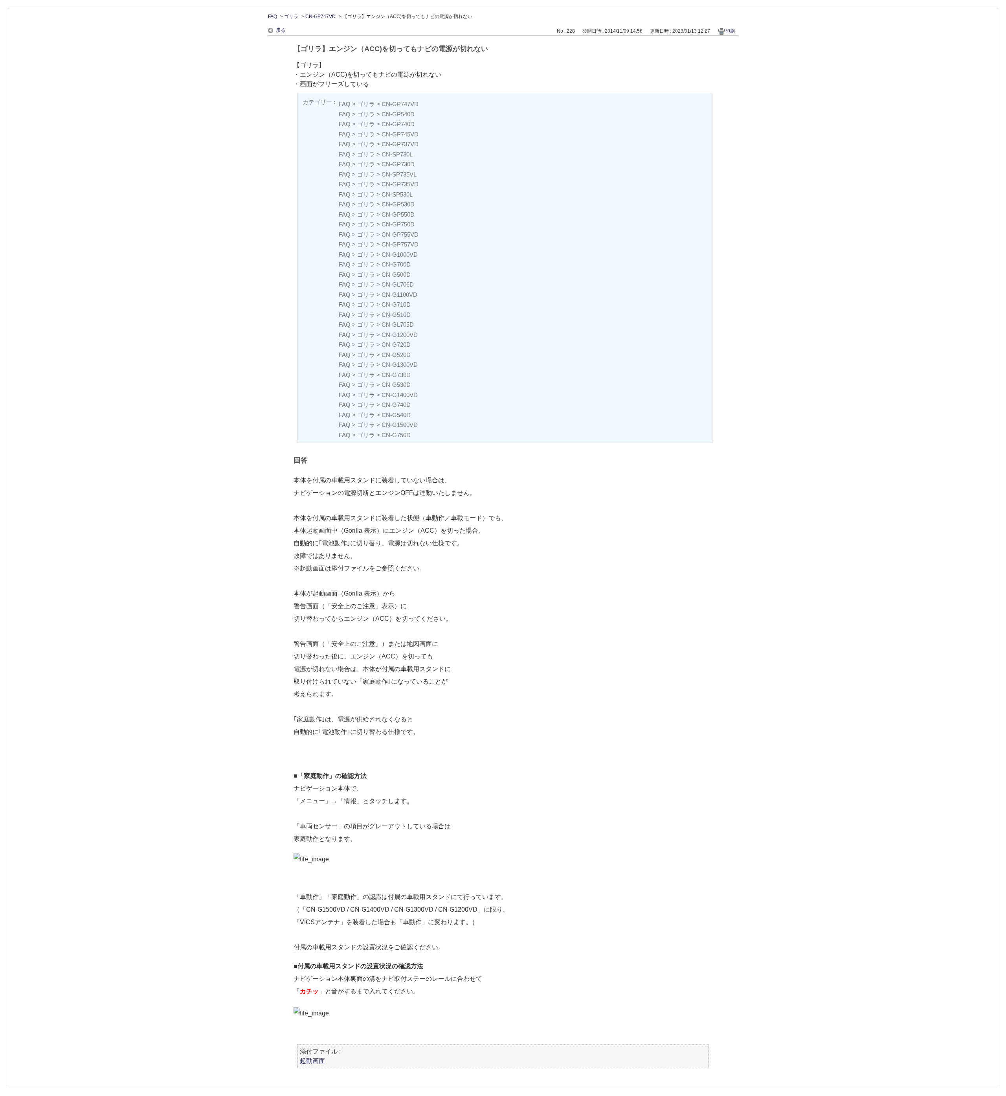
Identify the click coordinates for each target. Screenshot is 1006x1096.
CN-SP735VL (399, 174)
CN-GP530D (398, 204)
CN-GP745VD (400, 134)
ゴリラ (291, 16)
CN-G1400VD (400, 395)
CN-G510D (396, 314)
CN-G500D (396, 274)
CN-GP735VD (400, 184)
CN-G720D (396, 344)
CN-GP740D (398, 124)
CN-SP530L (397, 194)
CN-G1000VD (400, 254)
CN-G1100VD (399, 294)
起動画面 (312, 1060)
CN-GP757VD (400, 244)
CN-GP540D (398, 114)
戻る (280, 30)
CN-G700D (396, 264)
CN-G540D (396, 415)
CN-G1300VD (400, 364)
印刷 (730, 31)
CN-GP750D (398, 224)
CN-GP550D (398, 214)
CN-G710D (396, 304)
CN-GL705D (398, 324)
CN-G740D (396, 404)
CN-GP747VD (320, 16)
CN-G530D (396, 384)
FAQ (272, 16)
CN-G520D (396, 354)
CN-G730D (396, 374)
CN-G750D (396, 435)
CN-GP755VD (400, 234)
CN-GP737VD (400, 144)
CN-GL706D (398, 284)
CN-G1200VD (400, 334)
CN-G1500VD (400, 424)
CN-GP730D (398, 164)
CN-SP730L (397, 154)
